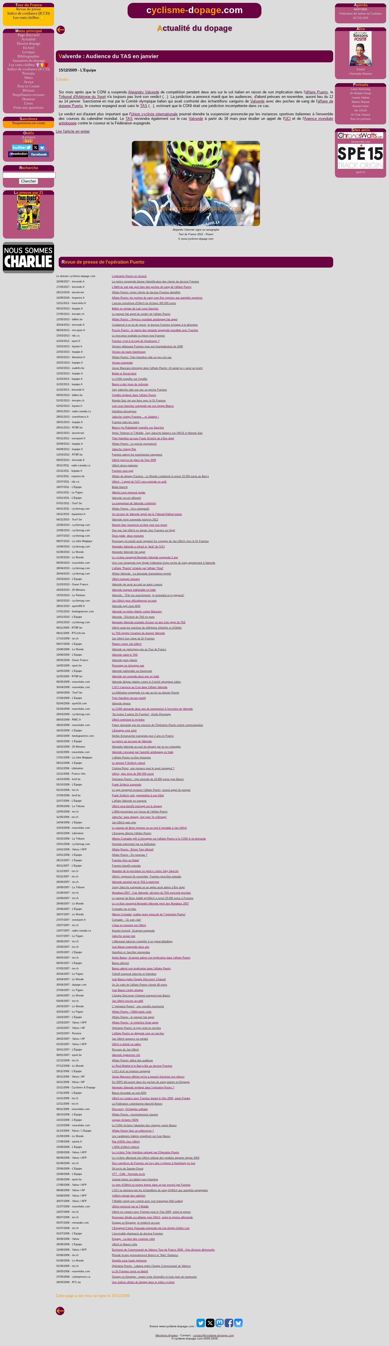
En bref (28, 48)
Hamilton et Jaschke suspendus (131, 952)
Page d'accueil (29, 35)
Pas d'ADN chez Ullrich (126, 1141)
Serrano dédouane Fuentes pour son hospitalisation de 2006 (147, 346)
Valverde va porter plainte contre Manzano (137, 611)
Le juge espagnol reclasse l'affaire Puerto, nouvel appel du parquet (151, 790)
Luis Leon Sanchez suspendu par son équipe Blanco (143, 406)
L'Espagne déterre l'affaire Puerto (131, 833)
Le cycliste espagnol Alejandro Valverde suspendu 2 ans (145, 557)
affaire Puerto (316, 92)
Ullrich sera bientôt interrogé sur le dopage (137, 806)
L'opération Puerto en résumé (129, 276)
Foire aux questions (28, 108)
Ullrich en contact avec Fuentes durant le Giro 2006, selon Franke (151, 1098)
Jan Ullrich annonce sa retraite (130, 1038)
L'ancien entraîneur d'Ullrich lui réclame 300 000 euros (144, 303)
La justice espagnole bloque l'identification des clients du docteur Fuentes (155, 281)
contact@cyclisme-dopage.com (213, 1335)
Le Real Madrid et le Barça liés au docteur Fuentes (142, 1065)
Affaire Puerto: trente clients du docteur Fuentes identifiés (146, 292)
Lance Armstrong (360, 89)
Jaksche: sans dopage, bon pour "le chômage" (139, 817)
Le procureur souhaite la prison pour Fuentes (138, 335)
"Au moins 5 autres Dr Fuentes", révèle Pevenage (141, 714)
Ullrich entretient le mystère (128, 719)
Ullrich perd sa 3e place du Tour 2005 (134, 460)
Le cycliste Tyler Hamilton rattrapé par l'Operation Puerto (145, 1152)
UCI (287, 118)
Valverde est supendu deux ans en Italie (135, 676)
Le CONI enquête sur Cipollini (129, 378)
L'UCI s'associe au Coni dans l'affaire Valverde (139, 687)
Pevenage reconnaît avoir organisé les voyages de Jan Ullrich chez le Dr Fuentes (160, 541)
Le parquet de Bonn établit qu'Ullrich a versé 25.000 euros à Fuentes (152, 898)
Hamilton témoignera (124, 411)
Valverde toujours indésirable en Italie (134, 589)
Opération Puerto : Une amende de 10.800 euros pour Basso (148, 779)
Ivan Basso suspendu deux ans (130, 946)
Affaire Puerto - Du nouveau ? (129, 854)
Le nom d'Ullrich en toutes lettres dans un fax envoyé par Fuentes (151, 1184)
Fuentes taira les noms (125, 422)
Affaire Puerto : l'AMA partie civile (131, 1011)
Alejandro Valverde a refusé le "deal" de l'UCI (138, 546)
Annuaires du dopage (28, 61)
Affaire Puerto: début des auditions (132, 1060)
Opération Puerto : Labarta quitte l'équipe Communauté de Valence (151, 1266)
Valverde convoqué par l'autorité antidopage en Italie (142, 752)
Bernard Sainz (360, 106)
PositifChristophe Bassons (360, 71)
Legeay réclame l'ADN (125, 1120)
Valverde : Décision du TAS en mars (133, 616)
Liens (28, 103)
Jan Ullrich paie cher (124, 822)
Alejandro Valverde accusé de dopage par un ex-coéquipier (146, 746)
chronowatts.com (360, 141)
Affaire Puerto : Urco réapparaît (130, 508)
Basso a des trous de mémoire (130, 384)
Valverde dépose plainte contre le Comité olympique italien (146, 681)
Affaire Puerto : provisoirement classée (135, 1114)
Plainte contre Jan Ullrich (127, 644)
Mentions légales (166, 1335)
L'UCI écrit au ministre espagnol (131, 1071)
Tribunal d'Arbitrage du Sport (82, 97)
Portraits (28, 73)
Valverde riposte (121, 703)
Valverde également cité (126, 1055)
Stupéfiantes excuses (28, 95)
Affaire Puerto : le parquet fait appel (133, 1017)
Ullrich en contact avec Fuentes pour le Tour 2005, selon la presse (151, 1211)
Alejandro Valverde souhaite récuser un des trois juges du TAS (148, 622)
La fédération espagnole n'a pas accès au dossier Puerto (145, 692)
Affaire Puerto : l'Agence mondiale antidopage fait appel (144, 319)
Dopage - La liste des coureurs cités (133, 1239)
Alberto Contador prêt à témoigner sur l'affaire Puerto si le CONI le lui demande (159, 838)
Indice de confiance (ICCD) (28, 13)
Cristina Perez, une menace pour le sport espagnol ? (143, 768)
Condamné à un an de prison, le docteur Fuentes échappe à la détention (155, 324)
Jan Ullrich (360, 110)
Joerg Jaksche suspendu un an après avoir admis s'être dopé (148, 887)
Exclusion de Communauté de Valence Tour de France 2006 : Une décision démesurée (163, 1249)
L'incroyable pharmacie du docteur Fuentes (137, 1233)
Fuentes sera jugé (122, 470)
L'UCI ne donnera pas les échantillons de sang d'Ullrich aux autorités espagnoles (160, 1190)
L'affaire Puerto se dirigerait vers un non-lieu (138, 1033)
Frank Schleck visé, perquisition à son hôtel (138, 795)
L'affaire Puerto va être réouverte (131, 757)
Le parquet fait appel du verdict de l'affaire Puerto (141, 314)
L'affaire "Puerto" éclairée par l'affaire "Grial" (137, 568)
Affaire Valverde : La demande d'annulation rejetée (141, 573)
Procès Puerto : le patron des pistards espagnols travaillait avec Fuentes (155, 330)
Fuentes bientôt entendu (126, 865)
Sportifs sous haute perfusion (129, 1260)
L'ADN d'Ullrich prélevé (125, 1147)
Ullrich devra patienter (125, 465)
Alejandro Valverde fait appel (128, 552)
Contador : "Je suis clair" (126, 919)
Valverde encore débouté (126, 497)
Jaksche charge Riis (124, 449)
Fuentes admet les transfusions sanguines (137, 454)
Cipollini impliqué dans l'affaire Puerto (134, 395)
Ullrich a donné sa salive (126, 1044)
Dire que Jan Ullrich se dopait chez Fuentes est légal (143, 530)
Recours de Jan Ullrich (125, 1049)
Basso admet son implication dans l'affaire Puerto (141, 968)
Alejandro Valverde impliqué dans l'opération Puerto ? (143, 1087)
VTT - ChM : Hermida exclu (128, 1174)
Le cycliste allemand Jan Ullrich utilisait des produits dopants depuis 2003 (155, 1157)
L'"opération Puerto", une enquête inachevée (138, 1006)
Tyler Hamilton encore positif (129, 698)
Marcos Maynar (360, 101)
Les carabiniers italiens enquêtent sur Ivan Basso (141, 1136)
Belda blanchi (120, 487)
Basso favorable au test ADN (129, 1092)
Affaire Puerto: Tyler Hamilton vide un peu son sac (142, 357)
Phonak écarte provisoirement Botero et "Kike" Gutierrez (145, 1255)
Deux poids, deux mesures (128, 535)
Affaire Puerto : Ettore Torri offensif (132, 849)
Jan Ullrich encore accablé (127, 1001)
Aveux (29, 82)
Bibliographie (28, 56)
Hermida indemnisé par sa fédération (133, 844)
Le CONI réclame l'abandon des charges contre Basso (144, 1125)
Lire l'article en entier (73, 131)
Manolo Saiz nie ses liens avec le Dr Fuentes (139, 400)
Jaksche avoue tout (123, 936)
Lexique (28, 52)
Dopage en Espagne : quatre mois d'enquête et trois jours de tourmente (154, 1276)
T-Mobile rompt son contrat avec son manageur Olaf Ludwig (147, 1201)
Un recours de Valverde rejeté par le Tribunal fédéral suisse (147, 514)
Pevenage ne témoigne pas (128, 665)
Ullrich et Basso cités (124, 1244)
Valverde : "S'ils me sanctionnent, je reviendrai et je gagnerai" (148, 595)
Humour (28, 99)
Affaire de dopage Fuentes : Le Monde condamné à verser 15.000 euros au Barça (160, 476)
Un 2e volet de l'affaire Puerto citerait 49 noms (139, 984)
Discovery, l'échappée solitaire (130, 1109)
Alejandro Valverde (143, 92)
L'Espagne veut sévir (124, 730)
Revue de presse (28, 9)
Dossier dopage (28, 44)
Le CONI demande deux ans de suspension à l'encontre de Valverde (152, 708)
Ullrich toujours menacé (126, 579)
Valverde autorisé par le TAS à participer (135, 882)
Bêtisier (28, 91)
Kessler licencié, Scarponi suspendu (133, 930)
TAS (143, 106)
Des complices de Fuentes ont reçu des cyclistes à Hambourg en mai (153, 1163)
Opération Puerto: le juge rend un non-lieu (136, 1028)
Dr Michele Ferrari (360, 93)
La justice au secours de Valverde (132, 741)
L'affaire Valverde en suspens (129, 800)
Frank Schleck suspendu (126, 784)
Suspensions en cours (28, 123)
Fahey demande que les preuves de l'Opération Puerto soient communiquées (157, 725)
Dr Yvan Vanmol (360, 114)
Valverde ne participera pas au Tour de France (139, 649)
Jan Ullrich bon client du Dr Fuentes (133, 638)
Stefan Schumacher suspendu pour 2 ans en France (143, 735)
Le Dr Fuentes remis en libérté (130, 1271)
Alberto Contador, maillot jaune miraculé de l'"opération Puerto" (149, 914)
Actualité (28, 39)
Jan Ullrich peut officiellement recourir (134, 600)
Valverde (257, 101)
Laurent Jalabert (361, 97)
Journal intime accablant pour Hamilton (135, 1179)
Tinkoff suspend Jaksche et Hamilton (134, 973)
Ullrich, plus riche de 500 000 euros (133, 773)
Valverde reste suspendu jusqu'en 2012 (135, 519)
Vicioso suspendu (122, 362)
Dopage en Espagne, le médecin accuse (136, 1222)
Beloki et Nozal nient (124, 373)
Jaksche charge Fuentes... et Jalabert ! (135, 416)
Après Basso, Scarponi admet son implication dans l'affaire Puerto (151, 957)
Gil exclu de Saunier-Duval (127, 1168)
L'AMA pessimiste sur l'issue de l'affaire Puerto (139, 811)
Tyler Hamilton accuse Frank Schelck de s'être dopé (143, 438)
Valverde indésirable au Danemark (132, 671)
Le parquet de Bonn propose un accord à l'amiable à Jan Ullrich (149, 827)
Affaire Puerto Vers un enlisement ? (133, 1130)
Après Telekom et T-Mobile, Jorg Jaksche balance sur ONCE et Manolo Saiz (157, 433)
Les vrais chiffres (26, 18)
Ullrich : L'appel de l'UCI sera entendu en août (139, 481)
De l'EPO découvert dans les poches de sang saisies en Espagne (151, 1082)
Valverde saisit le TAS (125, 654)
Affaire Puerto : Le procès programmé (134, 443)
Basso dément (120, 963)
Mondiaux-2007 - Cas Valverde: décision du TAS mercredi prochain (151, 892)
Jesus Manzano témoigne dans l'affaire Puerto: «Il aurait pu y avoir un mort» (157, 368)
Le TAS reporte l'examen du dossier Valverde (138, 633)
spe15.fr (360, 172)
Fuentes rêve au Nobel (125, 860)
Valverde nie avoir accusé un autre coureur (137, 584)
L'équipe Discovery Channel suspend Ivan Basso (141, 995)
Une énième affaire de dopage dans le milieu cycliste (143, 1282)
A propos (28, 137)
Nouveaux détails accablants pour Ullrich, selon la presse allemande (152, 1217)
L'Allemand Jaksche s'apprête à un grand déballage (142, 941)
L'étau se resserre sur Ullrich (129, 925)
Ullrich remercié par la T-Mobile (130, 1206)
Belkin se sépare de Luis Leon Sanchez (135, 308)
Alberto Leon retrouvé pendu (128, 492)
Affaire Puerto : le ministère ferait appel (135, 1022)
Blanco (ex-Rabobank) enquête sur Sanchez (138, 427)
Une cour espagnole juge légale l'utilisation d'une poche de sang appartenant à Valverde (163, 562)
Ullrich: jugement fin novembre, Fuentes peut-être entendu (146, 876)
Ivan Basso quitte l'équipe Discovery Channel (139, 979)
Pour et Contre (28, 86)
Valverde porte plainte (124, 660)
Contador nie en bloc (124, 909)
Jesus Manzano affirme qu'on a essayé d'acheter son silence (148, 1076)
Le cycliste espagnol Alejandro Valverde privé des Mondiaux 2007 (150, 903)
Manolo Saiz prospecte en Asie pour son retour (139, 525)
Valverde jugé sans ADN (126, 606)
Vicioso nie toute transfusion (129, 351)
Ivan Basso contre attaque (127, 990)
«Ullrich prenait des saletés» (129, 1195)
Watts (28, 78)
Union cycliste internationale (154, 114)
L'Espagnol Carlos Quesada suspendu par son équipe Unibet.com (151, 1228)
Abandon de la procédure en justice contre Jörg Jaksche (145, 871)
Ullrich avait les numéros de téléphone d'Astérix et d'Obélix (147, 627)
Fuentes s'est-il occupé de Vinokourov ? (135, 341)
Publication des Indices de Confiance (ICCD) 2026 (360, 13)
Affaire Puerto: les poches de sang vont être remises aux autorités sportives (157, 297)
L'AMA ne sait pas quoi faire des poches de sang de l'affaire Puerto (151, 287)
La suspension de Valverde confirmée (134, 503)
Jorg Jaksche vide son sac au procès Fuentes (139, 389)
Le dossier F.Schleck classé (128, 763)
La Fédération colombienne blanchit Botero (137, 1103)
